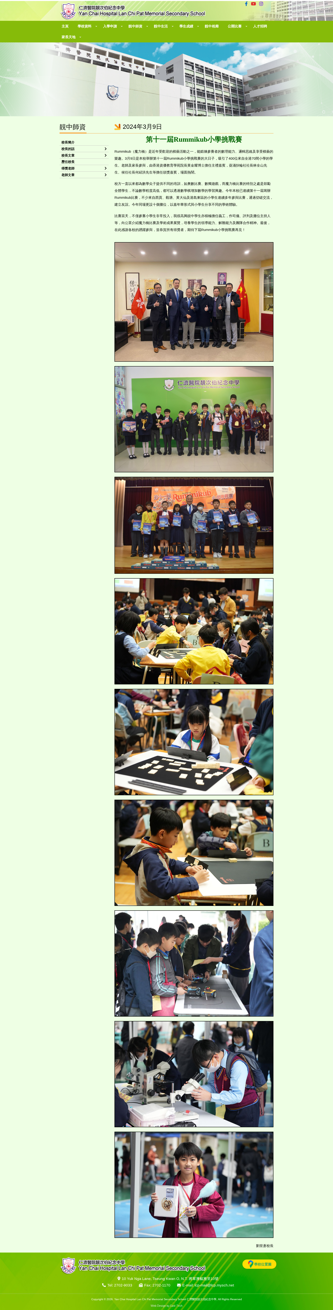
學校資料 (85, 26)
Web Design (158, 1305)
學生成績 (186, 26)
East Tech (176, 1305)
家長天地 (69, 37)
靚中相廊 (212, 26)
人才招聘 (260, 26)
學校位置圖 (263, 1264)
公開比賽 (235, 26)
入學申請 (110, 26)
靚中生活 (161, 26)
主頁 (65, 26)
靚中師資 (135, 26)
